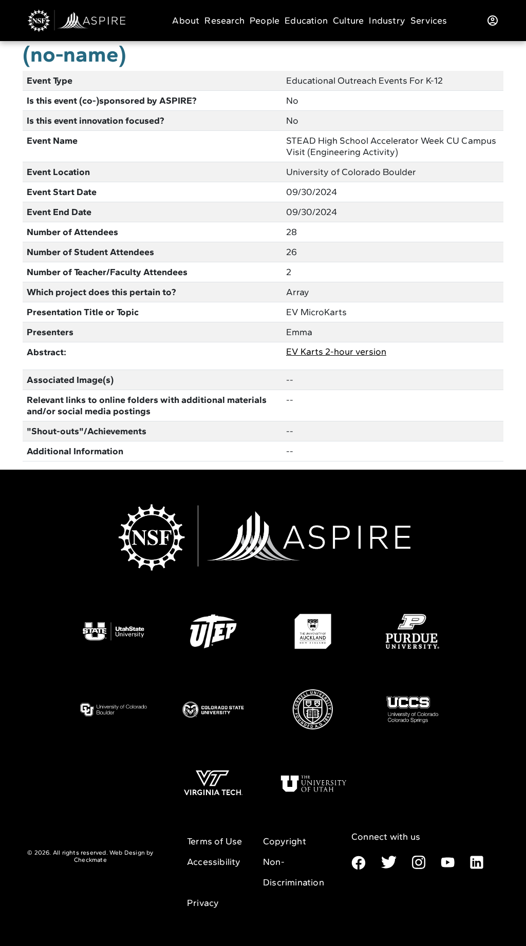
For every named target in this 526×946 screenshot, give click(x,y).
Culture (348, 20)
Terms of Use (214, 841)
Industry (387, 20)
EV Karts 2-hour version (336, 351)
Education (306, 20)
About (185, 20)
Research (224, 20)
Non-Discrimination (293, 872)
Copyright (284, 841)
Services (428, 20)
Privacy (203, 903)
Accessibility (214, 861)
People (264, 20)
